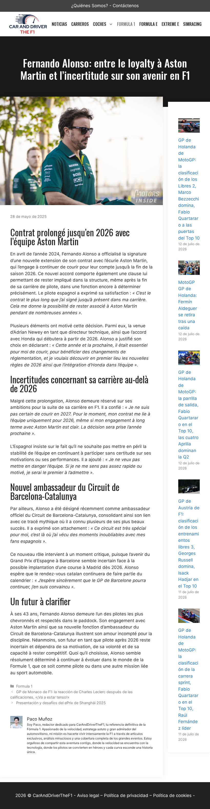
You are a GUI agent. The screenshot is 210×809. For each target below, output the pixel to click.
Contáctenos (126, 5)
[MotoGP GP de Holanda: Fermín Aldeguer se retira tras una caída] (189, 271)
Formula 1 (126, 24)
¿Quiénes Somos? (89, 5)
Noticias (59, 24)
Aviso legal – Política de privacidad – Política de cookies (134, 795)
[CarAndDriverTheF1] (28, 24)
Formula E (148, 24)
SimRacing (192, 24)
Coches (99, 24)
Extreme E (170, 24)
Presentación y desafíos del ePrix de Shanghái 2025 (61, 703)
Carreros (80, 24)
